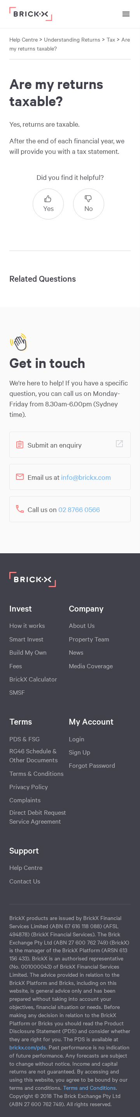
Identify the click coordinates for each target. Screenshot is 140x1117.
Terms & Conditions (36, 773)
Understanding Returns (73, 39)
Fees (15, 665)
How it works (27, 625)
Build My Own (28, 652)
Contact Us (24, 881)
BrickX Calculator (33, 678)
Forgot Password (92, 765)
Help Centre (25, 867)
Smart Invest (26, 638)
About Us (81, 625)
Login (76, 738)
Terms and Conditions (89, 1087)
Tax (111, 39)
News (76, 652)
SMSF (17, 692)
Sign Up (79, 752)
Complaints (24, 799)
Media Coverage (91, 665)
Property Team (89, 638)
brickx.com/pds (27, 1047)
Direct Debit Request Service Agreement (37, 816)
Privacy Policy (28, 786)
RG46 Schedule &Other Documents (33, 755)
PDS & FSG (24, 738)
